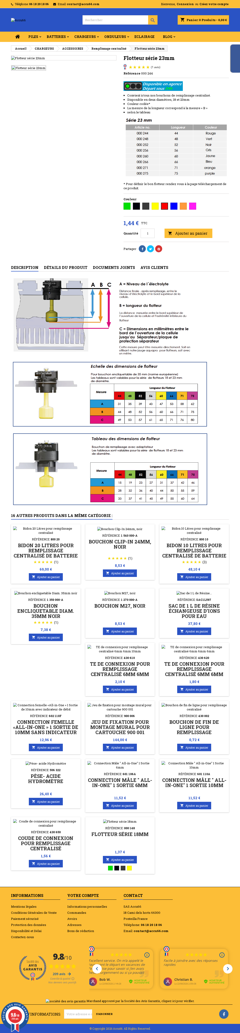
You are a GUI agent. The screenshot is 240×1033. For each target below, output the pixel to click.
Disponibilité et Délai (26, 931)
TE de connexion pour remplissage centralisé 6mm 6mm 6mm (194, 671)
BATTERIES (56, 36)
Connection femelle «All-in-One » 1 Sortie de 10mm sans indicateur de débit (45, 729)
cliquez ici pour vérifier (177, 1001)
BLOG (167, 36)
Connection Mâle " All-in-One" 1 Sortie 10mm (194, 782)
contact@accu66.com (83, 4)
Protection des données (28, 925)
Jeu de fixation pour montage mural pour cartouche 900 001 (120, 727)
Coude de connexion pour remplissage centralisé (45, 843)
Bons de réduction (80, 931)
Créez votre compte (214, 4)
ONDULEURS (115, 36)
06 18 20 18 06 (39, 4)
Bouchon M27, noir (119, 606)
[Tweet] (150, 248)
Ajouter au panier (187, 233)
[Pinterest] (158, 248)
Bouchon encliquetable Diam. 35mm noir (45, 611)
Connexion (185, 4)
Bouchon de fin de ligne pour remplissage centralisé (194, 729)
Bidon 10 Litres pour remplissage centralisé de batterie (194, 550)
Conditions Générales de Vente (34, 912)
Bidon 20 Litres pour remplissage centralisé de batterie (46, 550)
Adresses (74, 925)
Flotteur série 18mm (120, 834)
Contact (133, 895)
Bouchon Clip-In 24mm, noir (120, 544)
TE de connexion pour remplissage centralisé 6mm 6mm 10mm (120, 671)
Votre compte (83, 895)
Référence (132, 73)
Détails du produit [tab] (65, 267)
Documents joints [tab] (114, 267)
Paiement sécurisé (25, 919)
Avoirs (72, 919)
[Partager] (142, 248)
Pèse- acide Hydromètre (45, 778)
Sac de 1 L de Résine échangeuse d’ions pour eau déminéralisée (194, 613)
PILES (33, 36)
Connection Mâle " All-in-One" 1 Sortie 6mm (120, 782)
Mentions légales (24, 906)
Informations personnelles (87, 906)
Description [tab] (24, 267)
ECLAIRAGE (144, 36)
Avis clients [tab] (154, 267)
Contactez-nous (22, 937)
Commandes (76, 912)
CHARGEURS (85, 36)
